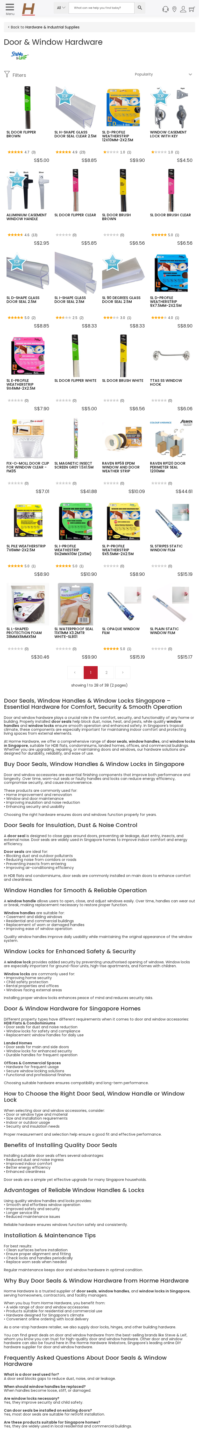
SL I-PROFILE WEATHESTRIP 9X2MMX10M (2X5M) (72, 550)
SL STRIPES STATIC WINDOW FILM (166, 548)
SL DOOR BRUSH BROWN (116, 216)
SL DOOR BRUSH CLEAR (170, 215)
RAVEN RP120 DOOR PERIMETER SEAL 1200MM (168, 467)
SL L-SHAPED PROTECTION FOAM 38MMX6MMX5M (24, 632)
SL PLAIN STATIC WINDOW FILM (164, 630)
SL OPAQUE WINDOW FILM (121, 630)
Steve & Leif (176, 1335)
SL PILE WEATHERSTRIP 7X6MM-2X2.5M (26, 548)
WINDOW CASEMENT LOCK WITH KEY (168, 134)
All (59, 7)
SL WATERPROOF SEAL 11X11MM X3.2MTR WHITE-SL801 (73, 632)
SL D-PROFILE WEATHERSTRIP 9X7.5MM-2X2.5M (166, 301)
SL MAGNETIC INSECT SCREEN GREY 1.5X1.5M (74, 465)
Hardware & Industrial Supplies (52, 27)
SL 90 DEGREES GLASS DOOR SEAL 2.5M (121, 299)
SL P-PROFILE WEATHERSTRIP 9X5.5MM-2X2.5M (118, 550)
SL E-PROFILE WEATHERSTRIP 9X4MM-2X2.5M (20, 384)
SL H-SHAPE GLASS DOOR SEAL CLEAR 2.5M (75, 134)
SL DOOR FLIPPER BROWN (21, 134)
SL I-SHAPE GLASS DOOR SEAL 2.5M (70, 299)
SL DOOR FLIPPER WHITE (75, 380)
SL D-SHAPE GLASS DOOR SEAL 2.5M (22, 299)
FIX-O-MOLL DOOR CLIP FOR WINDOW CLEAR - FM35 (27, 467)
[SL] (20, 55)
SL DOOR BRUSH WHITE (122, 380)
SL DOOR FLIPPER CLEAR (75, 215)
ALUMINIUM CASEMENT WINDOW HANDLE (26, 216)
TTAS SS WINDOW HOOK (166, 382)
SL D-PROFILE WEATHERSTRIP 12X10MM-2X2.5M (117, 136)
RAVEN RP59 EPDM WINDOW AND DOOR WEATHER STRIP (121, 467)
